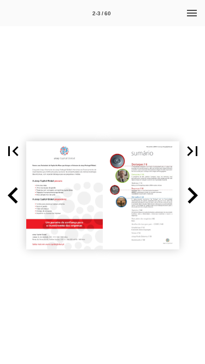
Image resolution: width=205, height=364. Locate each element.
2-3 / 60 (101, 13)
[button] (13, 151)
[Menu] (192, 13)
